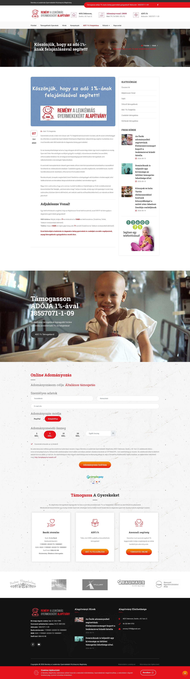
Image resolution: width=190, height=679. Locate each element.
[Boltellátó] (23, 584)
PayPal (37, 419)
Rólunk (105, 26)
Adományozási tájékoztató (149, 664)
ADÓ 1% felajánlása (91, 26)
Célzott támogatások (129, 104)
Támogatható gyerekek (49, 26)
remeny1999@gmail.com (131, 629)
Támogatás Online (139, 552)
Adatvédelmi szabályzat (126, 664)
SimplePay (53, 419)
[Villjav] (59, 584)
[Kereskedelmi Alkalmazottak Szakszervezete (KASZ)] (167, 583)
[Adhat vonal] (137, 234)
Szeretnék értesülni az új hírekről (46, 444)
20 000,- (78, 434)
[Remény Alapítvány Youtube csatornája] (39, 644)
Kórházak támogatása (129, 121)
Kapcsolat (117, 26)
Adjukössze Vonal (128, 93)
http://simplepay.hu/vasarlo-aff (45, 457)
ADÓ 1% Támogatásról (44, 334)
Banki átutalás (51, 532)
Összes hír (125, 87)
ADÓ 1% (95, 532)
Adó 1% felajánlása (95, 552)
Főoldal (33, 26)
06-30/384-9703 (128, 624)
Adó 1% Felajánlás (49, 131)
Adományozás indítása (95, 464)
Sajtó (123, 99)
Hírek (64, 26)
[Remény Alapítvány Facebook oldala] (33, 644)
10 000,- (63, 434)
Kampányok (74, 26)
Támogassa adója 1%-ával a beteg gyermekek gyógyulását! (118, 5)
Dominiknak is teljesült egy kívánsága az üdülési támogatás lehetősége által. (144, 171)
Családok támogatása (129, 115)
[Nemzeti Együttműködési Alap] (131, 584)
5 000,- (50, 434)
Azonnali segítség (139, 532)
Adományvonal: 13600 (117, 13)
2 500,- (37, 434)
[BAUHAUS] (95, 583)
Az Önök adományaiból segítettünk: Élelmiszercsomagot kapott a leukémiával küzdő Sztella (145, 146)
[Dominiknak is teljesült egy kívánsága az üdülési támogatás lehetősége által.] (126, 168)
